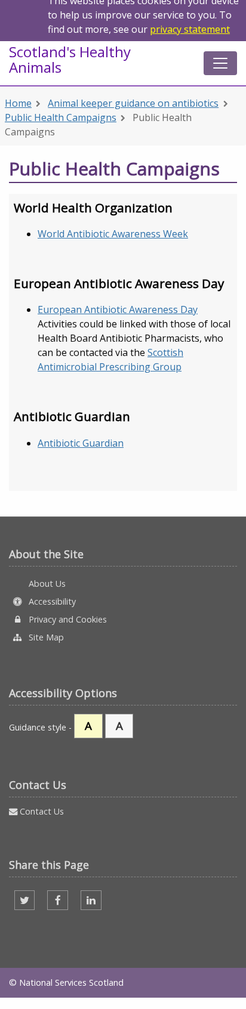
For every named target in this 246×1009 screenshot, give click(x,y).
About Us (46, 583)
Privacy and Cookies (66, 619)
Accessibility (51, 601)
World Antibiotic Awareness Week (113, 233)
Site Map (45, 637)
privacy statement (190, 29)
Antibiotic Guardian (81, 443)
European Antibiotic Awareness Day (118, 309)
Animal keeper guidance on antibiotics (133, 103)
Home (18, 103)
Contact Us (40, 811)
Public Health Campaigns (60, 117)
